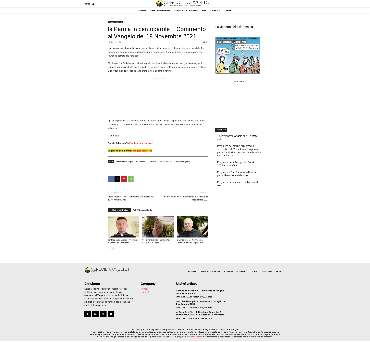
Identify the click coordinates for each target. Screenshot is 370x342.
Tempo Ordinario (166, 161)
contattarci (196, 336)
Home (110, 18)
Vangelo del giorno (142, 150)
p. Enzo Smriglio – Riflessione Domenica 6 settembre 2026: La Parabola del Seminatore (200, 313)
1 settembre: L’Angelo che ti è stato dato (237, 137)
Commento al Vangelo (124, 161)
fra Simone (140, 161)
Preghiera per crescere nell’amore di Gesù (237, 184)
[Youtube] (111, 314)
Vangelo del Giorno (115, 22)
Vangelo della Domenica (187, 297)
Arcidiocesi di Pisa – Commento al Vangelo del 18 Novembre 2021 (131, 198)
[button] (89, 4)
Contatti (145, 292)
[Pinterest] (124, 179)
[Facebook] (111, 179)
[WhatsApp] (131, 179)
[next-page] (114, 248)
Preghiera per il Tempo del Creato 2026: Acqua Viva (236, 164)
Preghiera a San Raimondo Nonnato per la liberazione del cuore (237, 174)
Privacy (144, 288)
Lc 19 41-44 (152, 161)
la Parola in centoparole (139, 143)
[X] (117, 179)
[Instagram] (95, 314)
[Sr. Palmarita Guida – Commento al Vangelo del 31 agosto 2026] (158, 226)
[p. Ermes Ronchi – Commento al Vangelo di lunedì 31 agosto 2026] (192, 226)
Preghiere (221, 130)
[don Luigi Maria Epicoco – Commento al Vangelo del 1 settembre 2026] (123, 226)
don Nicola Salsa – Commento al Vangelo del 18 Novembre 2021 (186, 198)
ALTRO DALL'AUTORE (142, 210)
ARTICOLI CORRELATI (119, 210)
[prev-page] (109, 248)
